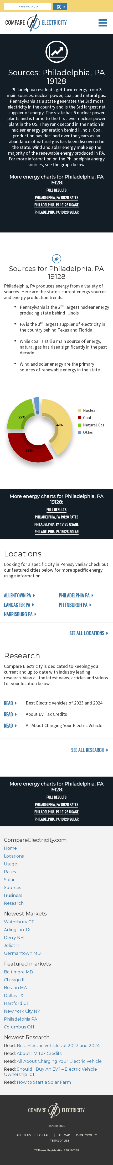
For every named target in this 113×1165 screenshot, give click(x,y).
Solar (9, 879)
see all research (87, 750)
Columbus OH (19, 1027)
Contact (44, 1135)
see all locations (86, 633)
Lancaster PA (17, 605)
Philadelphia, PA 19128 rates (56, 197)
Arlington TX (17, 929)
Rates (10, 871)
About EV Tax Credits (39, 1053)
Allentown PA (17, 595)
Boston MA (15, 987)
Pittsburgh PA (73, 605)
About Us (24, 1135)
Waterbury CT (19, 921)
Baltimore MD (18, 971)
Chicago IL (14, 979)
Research (14, 903)
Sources (12, 887)
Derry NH (14, 937)
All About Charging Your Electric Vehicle (59, 1061)
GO (59, 7)
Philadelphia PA (74, 595)
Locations (14, 856)
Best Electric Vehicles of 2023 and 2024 (58, 1045)
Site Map (64, 1135)
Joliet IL (12, 945)
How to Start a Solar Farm (44, 1082)
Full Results (56, 190)
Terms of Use (59, 1140)
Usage (10, 863)
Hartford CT (16, 1003)
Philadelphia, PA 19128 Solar (57, 212)
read (8, 703)
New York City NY (22, 1011)
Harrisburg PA (18, 614)
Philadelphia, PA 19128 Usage (56, 204)
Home (10, 848)
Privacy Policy (86, 1135)
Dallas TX (13, 995)
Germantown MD (22, 953)
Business (13, 895)
